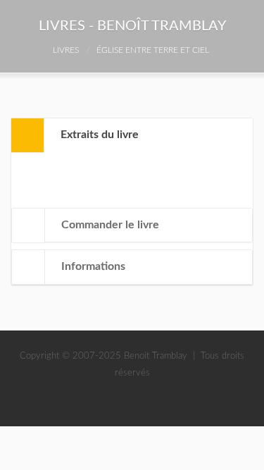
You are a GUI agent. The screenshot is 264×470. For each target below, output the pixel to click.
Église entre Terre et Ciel (152, 50)
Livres (66, 50)
